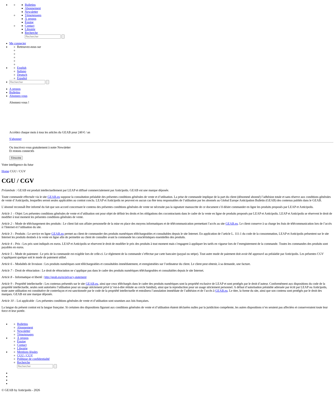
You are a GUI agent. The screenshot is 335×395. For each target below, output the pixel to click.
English (21, 67)
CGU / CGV (25, 355)
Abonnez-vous (18, 95)
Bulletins (30, 4)
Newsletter (31, 11)
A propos (15, 89)
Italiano (21, 71)
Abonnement (33, 8)
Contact (29, 25)
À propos (30, 18)
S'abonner (15, 139)
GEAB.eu (53, 196)
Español (22, 78)
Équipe (29, 22)
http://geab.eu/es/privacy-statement (65, 277)
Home (5, 171)
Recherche (31, 32)
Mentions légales (27, 352)
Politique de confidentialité (33, 359)
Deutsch (22, 74)
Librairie (30, 29)
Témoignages (33, 15)
